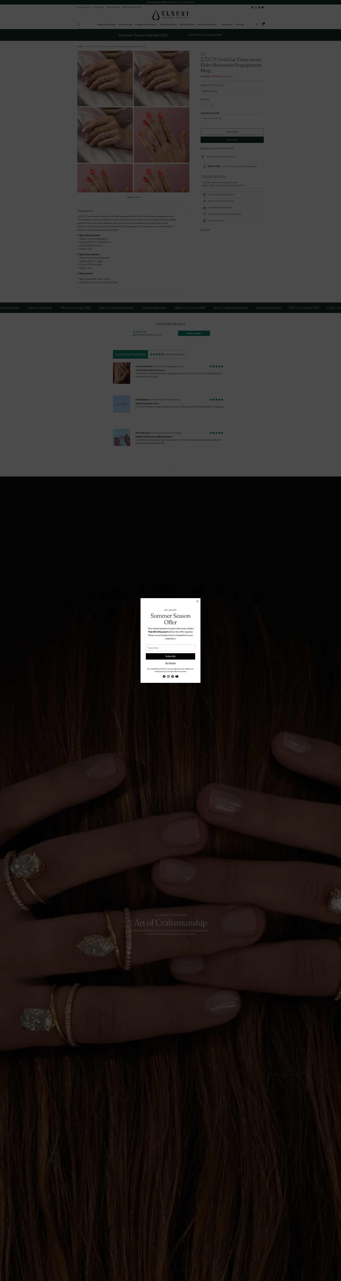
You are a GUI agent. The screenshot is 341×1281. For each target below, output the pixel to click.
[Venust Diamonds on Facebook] (164, 677)
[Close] (197, 601)
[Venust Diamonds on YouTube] (176, 677)
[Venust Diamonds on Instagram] (168, 677)
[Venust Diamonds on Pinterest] (172, 677)
